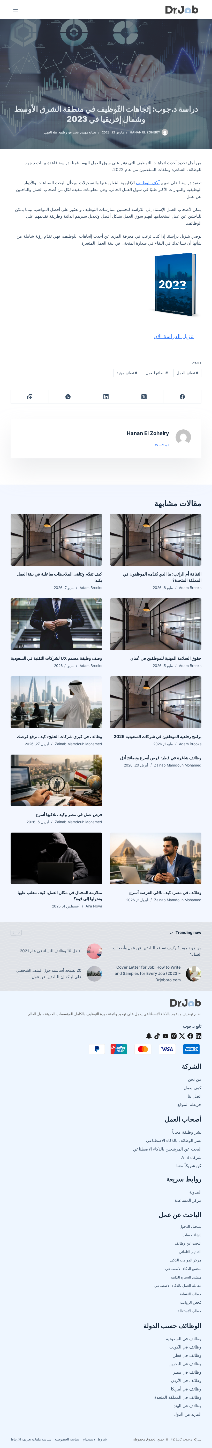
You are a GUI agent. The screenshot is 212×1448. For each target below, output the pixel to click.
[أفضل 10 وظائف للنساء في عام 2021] (94, 951)
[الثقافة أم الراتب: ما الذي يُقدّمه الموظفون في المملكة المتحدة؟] (155, 540)
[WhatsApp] (68, 396)
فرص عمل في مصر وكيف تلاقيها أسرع (69, 814)
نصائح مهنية (88, 132)
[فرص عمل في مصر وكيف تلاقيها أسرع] (56, 780)
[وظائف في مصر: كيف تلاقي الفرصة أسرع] (155, 858)
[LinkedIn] (106, 396)
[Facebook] (182, 396)
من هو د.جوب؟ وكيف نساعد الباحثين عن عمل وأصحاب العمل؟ (157, 951)
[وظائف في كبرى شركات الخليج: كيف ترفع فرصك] (56, 702)
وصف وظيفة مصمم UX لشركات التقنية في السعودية (56, 658)
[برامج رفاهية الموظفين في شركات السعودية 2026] (155, 702)
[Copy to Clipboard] (30, 396)
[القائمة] (15, 9)
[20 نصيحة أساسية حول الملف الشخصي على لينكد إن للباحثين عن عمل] (94, 974)
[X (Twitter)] (144, 396)
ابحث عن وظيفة (69, 132)
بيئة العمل (50, 132)
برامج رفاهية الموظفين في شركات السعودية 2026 (157, 736)
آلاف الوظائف (148, 182)
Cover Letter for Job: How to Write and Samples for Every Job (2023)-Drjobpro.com (148, 974)
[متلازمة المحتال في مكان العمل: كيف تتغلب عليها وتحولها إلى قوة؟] (56, 858)
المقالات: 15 (162, 445)
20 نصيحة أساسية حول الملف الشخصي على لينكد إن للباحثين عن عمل (48, 973)
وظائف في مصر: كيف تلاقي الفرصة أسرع (165, 892)
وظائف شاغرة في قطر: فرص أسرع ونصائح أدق (160, 757)
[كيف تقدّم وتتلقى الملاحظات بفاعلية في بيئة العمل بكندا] (56, 540)
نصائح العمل (187, 373)
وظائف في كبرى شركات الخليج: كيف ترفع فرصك (59, 736)
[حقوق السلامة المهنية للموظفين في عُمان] (155, 624)
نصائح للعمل (157, 373)
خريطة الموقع (189, 1104)
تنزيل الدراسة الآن (174, 336)
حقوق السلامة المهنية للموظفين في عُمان (165, 658)
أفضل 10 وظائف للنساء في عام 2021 (50, 950)
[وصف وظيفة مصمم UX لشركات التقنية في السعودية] (56, 624)
